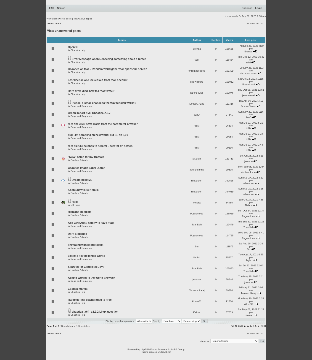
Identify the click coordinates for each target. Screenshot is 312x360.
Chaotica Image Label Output (86, 168)
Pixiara (197, 202)
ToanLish (197, 224)
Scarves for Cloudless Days (86, 266)
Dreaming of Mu (82, 179)
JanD (197, 114)
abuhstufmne (197, 169)
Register (247, 8)
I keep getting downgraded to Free (90, 299)
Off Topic (75, 205)
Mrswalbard (196, 81)
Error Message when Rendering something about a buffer (109, 59)
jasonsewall (196, 92)
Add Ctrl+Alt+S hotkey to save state (91, 223)
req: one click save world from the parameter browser (103, 124)
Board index (54, 23)
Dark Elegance (77, 233)
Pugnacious (196, 213)
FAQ (51, 8)
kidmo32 (196, 301)
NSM (196, 125)
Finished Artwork (79, 160)
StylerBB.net (164, 352)
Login (258, 8)
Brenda (197, 48)
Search (61, 8)
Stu (196, 246)
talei (197, 59)
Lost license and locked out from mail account (97, 80)
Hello (75, 201)
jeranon (197, 158)
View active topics (83, 18)
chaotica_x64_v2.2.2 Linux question (95, 311)
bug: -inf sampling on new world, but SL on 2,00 (98, 135)
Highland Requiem (80, 212)
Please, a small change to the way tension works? (104, 103)
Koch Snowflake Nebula (83, 190)
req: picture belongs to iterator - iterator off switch (100, 146)
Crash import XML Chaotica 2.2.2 (89, 113)
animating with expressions (85, 244)
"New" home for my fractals (86, 157)
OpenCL (73, 47)
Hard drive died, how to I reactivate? (91, 91)
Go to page (237, 326)
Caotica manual (78, 288)
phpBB (144, 349)
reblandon (196, 180)
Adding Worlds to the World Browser (91, 277)
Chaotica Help (78, 50)
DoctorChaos (196, 103)
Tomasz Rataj (196, 290)
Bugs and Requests (81, 106)
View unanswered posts (58, 18)
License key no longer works (86, 255)
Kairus (196, 312)
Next (263, 326)
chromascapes (196, 70)
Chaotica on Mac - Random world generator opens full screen (107, 69)
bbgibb (196, 257)
